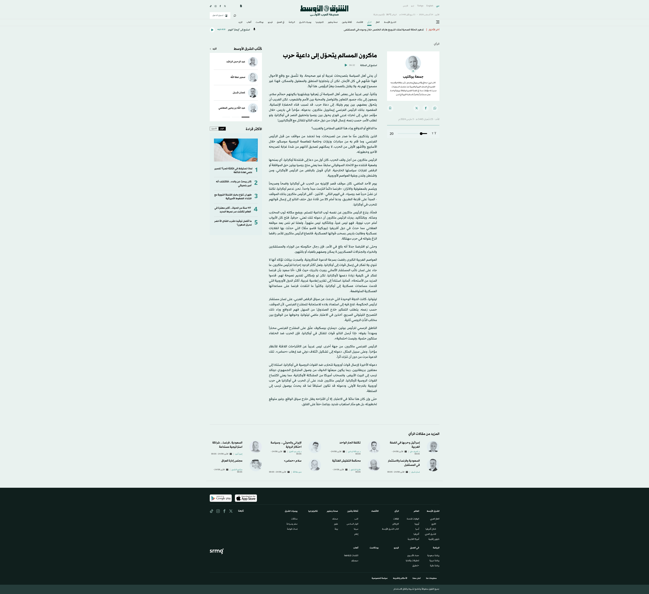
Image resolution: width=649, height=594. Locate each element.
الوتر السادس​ (352, 524)
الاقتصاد (359, 22)
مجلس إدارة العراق (231, 461)
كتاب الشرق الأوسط (390, 529)
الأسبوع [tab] (214, 128)
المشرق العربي (430, 534)
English (429, 6)
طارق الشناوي (356, 470)
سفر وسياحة (291, 524)
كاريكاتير (395, 524)
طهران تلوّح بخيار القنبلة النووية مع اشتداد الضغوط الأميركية (233, 196)
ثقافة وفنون (347, 22)
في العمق (280, 22)
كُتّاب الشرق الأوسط (248, 49)
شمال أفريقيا (431, 529)
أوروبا (417, 524)
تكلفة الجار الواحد (350, 443)
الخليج (433, 524)
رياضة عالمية (434, 566)
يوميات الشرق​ (305, 22)
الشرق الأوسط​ (390, 22)
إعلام (356, 534)
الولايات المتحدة (413, 519)
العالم (378, 22)
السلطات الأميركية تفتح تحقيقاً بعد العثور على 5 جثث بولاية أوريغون (388, 28)
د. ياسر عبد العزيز (295, 452)
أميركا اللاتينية (413, 539)
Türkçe (420, 6)
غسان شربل (239, 92)
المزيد (240, 22)
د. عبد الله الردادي (354, 452)
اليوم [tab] (222, 128)
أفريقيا (416, 534)
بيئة (336, 529)
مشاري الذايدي (237, 470)
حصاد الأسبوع (413, 556)
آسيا (417, 529)
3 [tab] (226, 117)
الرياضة (292, 22)
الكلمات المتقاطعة (351, 556)
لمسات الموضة (292, 529)
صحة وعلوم (333, 22)
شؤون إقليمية (433, 539)
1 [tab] (245, 117)
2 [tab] (236, 117)
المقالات (396, 519)
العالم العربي (434, 519)
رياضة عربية (434, 561)
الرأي (369, 22)
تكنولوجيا (320, 22)
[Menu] (437, 22)
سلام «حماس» (293, 461)
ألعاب (249, 22)
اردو (412, 6)
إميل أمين (238, 454)
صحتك (335, 519)
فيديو (270, 22)
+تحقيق (415, 566)
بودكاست (259, 22)
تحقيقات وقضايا (412, 561)
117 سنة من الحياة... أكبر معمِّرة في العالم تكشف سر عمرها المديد (232, 210)
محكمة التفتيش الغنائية (346, 461)
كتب (356, 519)
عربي (437, 6)
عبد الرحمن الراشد (235, 62)
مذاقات (294, 519)
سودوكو (355, 561)
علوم (336, 524)
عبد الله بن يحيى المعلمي (232, 108)
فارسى (405, 6)
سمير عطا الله (238, 77)
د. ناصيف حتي (415, 452)
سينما (356, 529)
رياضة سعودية (433, 556)
